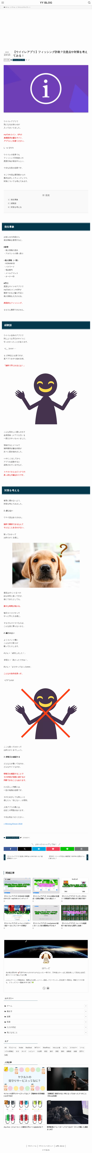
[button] (10, 849)
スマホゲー (26, 837)
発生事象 (14, 200)
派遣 (57, 1051)
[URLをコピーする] (81, 849)
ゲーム (9, 1006)
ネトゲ (24, 1051)
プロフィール (32, 1146)
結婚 (75, 1051)
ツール (82, 1047)
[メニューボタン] (2, 2)
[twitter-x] (44, 988)
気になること (12, 1032)
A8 (5, 1047)
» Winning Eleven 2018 (13, 824)
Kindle (21, 1047)
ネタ (17, 1051)
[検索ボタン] (89, 2)
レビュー (32, 1051)
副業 (8, 1016)
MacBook (29, 1047)
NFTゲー (37, 1047)
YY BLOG (46, 2)
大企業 (39, 1051)
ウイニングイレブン (18, 60)
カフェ (65, 1047)
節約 (62, 1051)
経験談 (13, 203)
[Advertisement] (46, 26)
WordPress (46, 1047)
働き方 (9, 1011)
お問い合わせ (60, 1146)
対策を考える (16, 207)
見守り (81, 1051)
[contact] (47, 988)
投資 (8, 1022)
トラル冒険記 (9, 1051)
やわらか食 (56, 1047)
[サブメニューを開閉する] (85, 1006)
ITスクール (12, 1047)
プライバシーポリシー (46, 1146)
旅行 (51, 1051)
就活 (45, 1051)
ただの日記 (11, 1027)
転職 (6, 1055)
